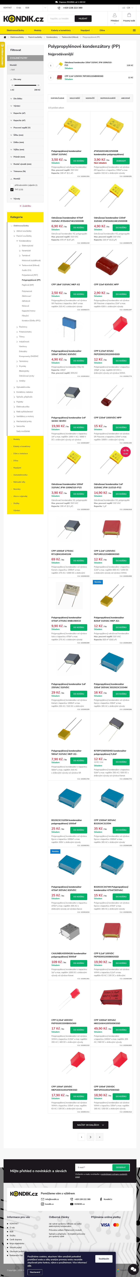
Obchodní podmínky (18, 1251)
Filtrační (25, 315)
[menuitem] (17, 30)
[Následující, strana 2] (90, 1137)
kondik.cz (49, 1204)
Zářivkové (26, 301)
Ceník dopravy (16, 1239)
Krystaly (22, 366)
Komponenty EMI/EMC (28, 356)
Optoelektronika (23, 387)
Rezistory (23, 327)
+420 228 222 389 (82, 1199)
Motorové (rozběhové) (31, 260)
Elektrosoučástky (21, 225)
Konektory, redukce (24, 392)
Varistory (23, 346)
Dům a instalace (20, 453)
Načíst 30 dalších (88, 1125)
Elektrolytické (27, 245)
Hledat (83, 18)
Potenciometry (25, 332)
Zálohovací (26, 296)
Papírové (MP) (28, 285)
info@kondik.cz (52, 1199)
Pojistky (19, 401)
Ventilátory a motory (25, 416)
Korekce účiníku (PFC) (31, 320)
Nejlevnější (75, 98)
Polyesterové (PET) (30, 275)
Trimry (21, 336)
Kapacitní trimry (28, 311)
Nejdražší (90, 98)
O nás (18, 8)
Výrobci (16, 510)
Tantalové (26, 255)
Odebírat (121, 1167)
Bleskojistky (24, 371)
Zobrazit (121, 161)
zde (29, 1265)
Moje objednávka (17, 1243)
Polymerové (27, 291)
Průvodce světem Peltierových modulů (65, 1230)
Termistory (23, 361)
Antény (22, 381)
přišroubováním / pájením (26, 185)
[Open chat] (133, 1269)
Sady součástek (23, 431)
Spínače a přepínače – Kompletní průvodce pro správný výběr (67, 1235)
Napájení (17, 467)
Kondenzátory (25, 241)
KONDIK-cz (80, 1204)
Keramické (26, 250)
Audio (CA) (26, 270)
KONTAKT (8, 8)
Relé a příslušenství (24, 411)
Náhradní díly (19, 482)
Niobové (25, 306)
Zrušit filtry (27, 206)
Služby (16, 503)
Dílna (15, 460)
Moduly (16, 439)
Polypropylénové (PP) (31, 280)
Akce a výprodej (20, 496)
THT (13, 70)
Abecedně (125, 98)
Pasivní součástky (24, 236)
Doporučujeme (57, 98)
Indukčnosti (24, 341)
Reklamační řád (16, 1255)
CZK (128, 8)
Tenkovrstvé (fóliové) (30, 265)
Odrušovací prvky (26, 376)
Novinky (17, 489)
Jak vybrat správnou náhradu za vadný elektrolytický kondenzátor (65, 1225)
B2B (27, 8)
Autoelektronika (20, 475)
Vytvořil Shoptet (126, 1270)
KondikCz (108, 1199)
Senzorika (20, 426)
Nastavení (35, 1272)
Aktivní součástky (23, 231)
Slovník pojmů (16, 1247)
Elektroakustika (22, 406)
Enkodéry (23, 351)
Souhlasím (104, 1258)
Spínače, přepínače (24, 397)
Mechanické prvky (24, 421)
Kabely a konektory (21, 446)
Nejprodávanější (107, 98)
